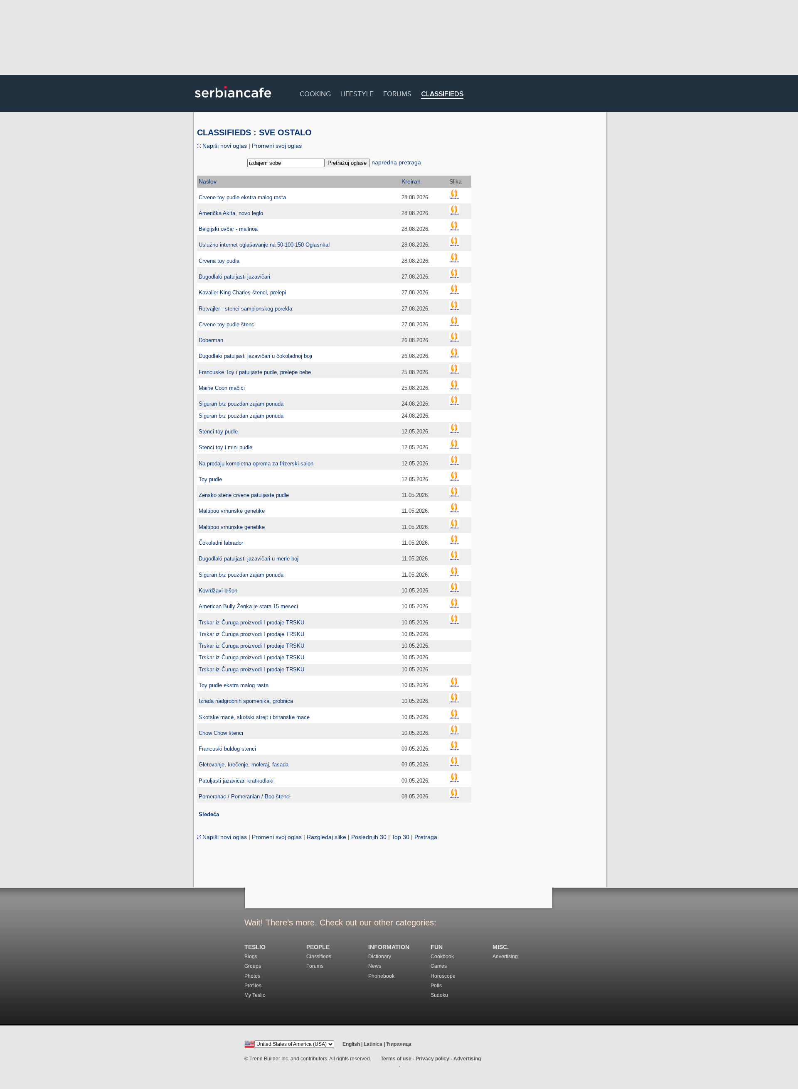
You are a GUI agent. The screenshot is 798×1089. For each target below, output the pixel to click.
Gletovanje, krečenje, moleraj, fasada (243, 764)
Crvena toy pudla (219, 261)
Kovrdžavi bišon (218, 590)
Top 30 (400, 837)
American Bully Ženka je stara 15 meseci (248, 606)
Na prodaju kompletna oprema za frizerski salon (256, 463)
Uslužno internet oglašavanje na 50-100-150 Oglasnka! (264, 245)
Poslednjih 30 (369, 837)
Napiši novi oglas (224, 145)
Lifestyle (357, 93)
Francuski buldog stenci (227, 749)
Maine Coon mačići (222, 388)
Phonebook (381, 976)
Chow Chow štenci (221, 733)
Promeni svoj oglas (277, 145)
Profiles (252, 986)
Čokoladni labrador (221, 543)
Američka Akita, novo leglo (231, 213)
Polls (436, 986)
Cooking (315, 93)
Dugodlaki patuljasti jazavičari (234, 277)
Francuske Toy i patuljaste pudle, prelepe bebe (255, 372)
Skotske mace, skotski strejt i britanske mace (254, 717)
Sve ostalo (285, 132)
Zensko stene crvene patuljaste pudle (244, 495)
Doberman (211, 340)
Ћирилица (398, 1044)
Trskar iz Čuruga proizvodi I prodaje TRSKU (251, 622)
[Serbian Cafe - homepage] (233, 100)
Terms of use (396, 1059)
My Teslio (255, 995)
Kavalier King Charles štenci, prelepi (242, 292)
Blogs (250, 956)
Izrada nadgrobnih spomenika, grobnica (246, 701)
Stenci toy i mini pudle (225, 447)
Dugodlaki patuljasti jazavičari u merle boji (249, 559)
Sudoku (439, 995)
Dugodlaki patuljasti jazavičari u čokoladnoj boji (255, 356)
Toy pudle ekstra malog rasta (233, 685)
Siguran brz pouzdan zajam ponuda (241, 404)
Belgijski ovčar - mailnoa (228, 229)
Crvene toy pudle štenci (227, 324)
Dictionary (379, 956)
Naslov (208, 181)
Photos (252, 976)
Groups (252, 966)
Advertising (505, 956)
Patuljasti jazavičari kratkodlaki (236, 781)
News (374, 966)
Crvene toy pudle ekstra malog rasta (242, 197)
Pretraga (425, 837)
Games (439, 966)
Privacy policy (432, 1059)
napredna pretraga (396, 162)
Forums (397, 93)
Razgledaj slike (326, 837)
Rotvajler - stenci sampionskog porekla (245, 309)
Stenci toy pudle (218, 431)
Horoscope (443, 976)
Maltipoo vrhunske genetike (232, 511)
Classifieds (442, 94)
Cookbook (442, 956)
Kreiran (411, 181)
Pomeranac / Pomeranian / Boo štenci (245, 796)
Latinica (373, 1044)
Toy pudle (210, 479)
